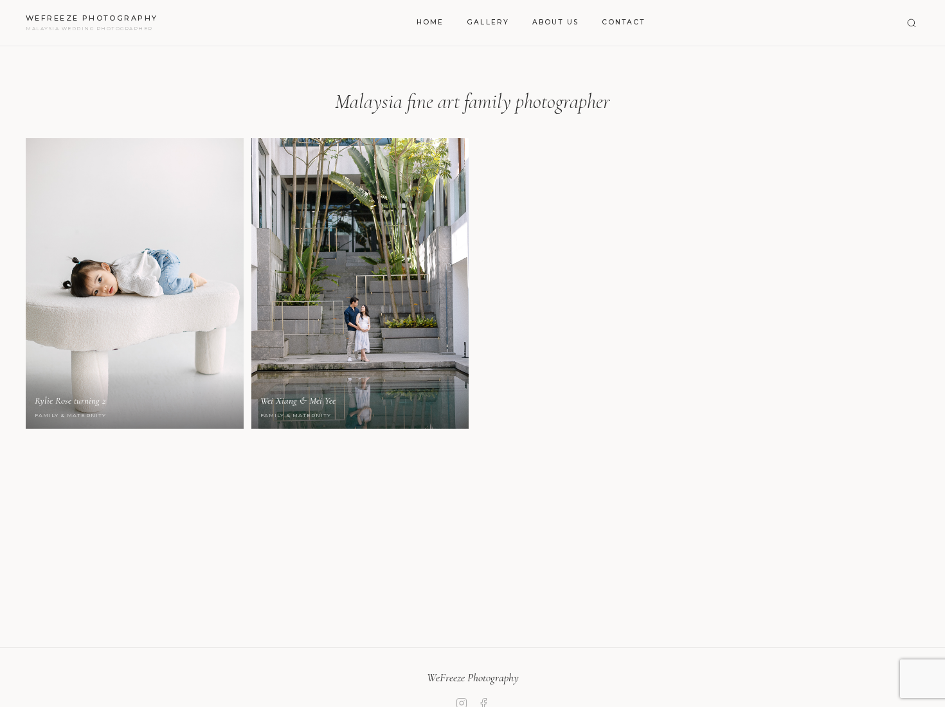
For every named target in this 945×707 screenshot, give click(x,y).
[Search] (911, 23)
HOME (430, 22)
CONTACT (623, 22)
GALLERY (488, 22)
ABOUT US (555, 22)
